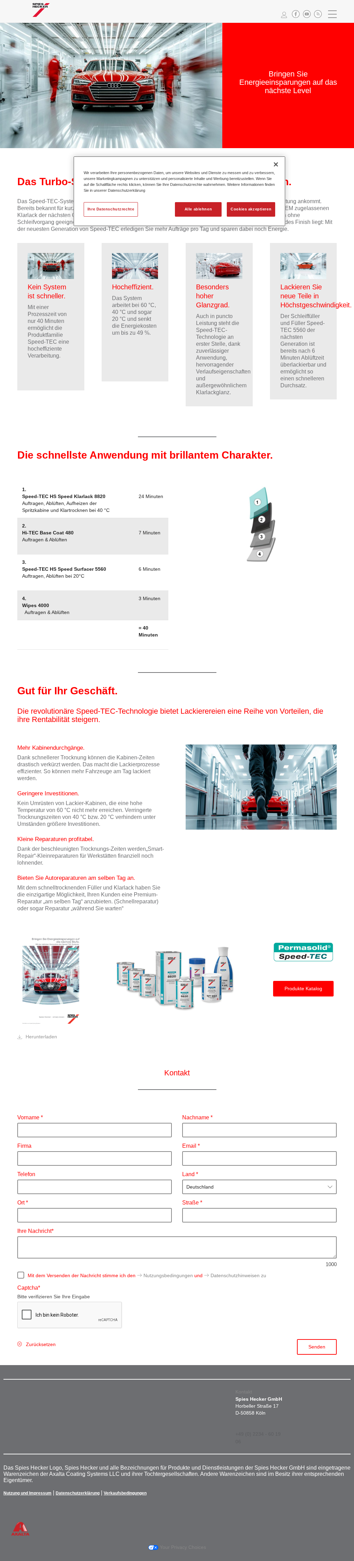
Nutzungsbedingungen (168, 1275)
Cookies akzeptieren (251, 209)
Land (189, 1174)
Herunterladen (41, 1036)
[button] (296, 14)
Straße (191, 1203)
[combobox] (259, 1187)
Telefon (26, 1174)
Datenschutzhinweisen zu (238, 1275)
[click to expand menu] (333, 14)
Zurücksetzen (41, 1344)
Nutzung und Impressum (27, 1493)
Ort (21, 1203)
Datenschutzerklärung (78, 1493)
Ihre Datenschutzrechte (110, 209)
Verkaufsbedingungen (125, 1493)
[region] (179, 191)
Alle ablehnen (198, 209)
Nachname (196, 1117)
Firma (24, 1146)
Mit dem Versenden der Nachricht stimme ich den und (147, 1275)
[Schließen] (275, 164)
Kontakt (243, 1392)
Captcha (27, 1288)
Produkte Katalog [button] (303, 988)
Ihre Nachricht (34, 1231)
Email (190, 1146)
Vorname (29, 1117)
